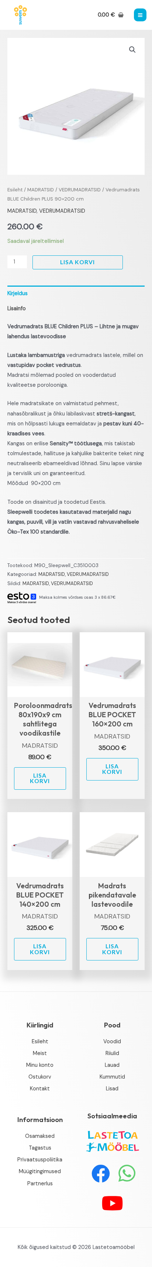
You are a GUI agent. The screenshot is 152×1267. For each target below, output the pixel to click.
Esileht (15, 190)
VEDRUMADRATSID (80, 190)
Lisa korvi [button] (40, 778)
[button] (132, 49)
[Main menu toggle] (140, 14)
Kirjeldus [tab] (17, 293)
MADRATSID (40, 190)
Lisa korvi (77, 262)
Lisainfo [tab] (16, 308)
